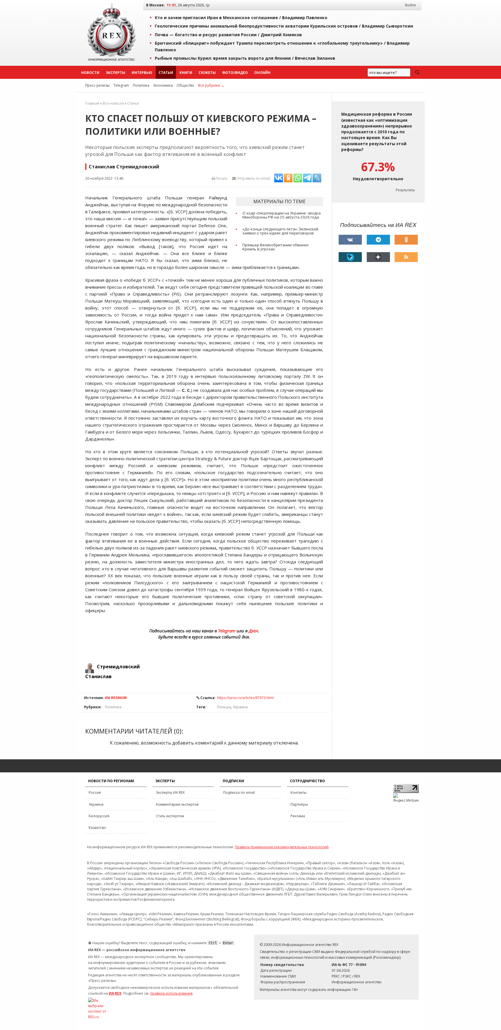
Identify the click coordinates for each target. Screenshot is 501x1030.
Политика (141, 85)
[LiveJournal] (350, 257)
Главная (92, 103)
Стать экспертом (170, 816)
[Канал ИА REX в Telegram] (378, 240)
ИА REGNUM (116, 697)
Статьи (166, 72)
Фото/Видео (235, 72)
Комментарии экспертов (177, 804)
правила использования (171, 993)
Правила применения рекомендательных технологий (281, 847)
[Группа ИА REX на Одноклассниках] (406, 240)
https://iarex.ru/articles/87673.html (245, 697)
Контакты (298, 792)
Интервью (142, 72)
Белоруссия (99, 816)
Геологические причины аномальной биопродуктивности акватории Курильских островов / (284, 26)
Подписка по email (239, 792)
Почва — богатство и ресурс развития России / (228, 34)
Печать (221, 178)
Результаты (405, 190)
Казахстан (97, 827)
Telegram (121, 85)
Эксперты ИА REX (170, 792)
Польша (224, 707)
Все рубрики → (211, 85)
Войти (410, 5)
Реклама (298, 816)
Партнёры (299, 804)
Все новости (113, 103)
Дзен (253, 631)
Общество (185, 85)
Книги (185, 72)
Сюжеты (207, 72)
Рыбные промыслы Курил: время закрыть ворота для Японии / (245, 58)
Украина (240, 707)
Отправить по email (253, 178)
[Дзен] (378, 257)
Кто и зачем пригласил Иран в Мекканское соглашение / (241, 17)
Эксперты (115, 72)
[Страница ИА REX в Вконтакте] (350, 240)
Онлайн (262, 72)
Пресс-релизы (97, 85)
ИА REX (115, 993)
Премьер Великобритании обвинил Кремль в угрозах (275, 247)
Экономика (163, 85)
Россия (95, 792)
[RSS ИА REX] (406, 257)
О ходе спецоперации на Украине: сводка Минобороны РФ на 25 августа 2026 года (281, 215)
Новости (90, 72)
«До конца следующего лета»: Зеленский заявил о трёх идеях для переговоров (280, 231)
